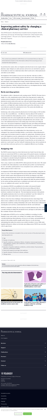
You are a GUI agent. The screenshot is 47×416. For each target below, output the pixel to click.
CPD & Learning (16, 18)
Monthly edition (4, 18)
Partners (3, 356)
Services (3, 343)
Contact (3, 361)
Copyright (3, 401)
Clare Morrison (12, 43)
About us (3, 335)
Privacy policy (4, 404)
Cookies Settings (18, 413)
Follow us (3, 365)
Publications (4, 352)
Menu (44, 15)
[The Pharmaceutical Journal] (19, 14)
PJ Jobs (32, 18)
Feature (6, 21)
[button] (46, 208)
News (10, 18)
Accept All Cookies (27, 413)
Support (3, 347)
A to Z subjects (4, 338)
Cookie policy (3, 398)
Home (2, 21)
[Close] (45, 409)
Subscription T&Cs (5, 406)
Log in (41, 15)
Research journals (26, 18)
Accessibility (3, 396)
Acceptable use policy (5, 393)
